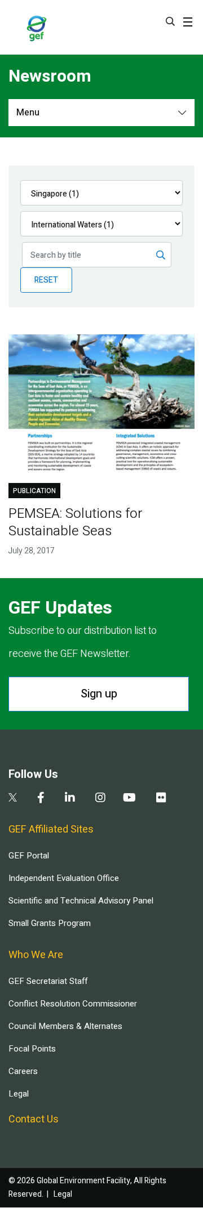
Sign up (99, 694)
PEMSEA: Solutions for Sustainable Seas (75, 522)
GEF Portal (28, 855)
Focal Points (32, 1049)
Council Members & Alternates (65, 1026)
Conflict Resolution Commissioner (72, 1003)
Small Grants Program (49, 923)
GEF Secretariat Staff (47, 981)
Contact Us (33, 1119)
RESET (46, 280)
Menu (27, 112)
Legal (18, 1094)
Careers (23, 1071)
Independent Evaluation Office (63, 878)
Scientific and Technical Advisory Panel (80, 900)
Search (170, 21)
